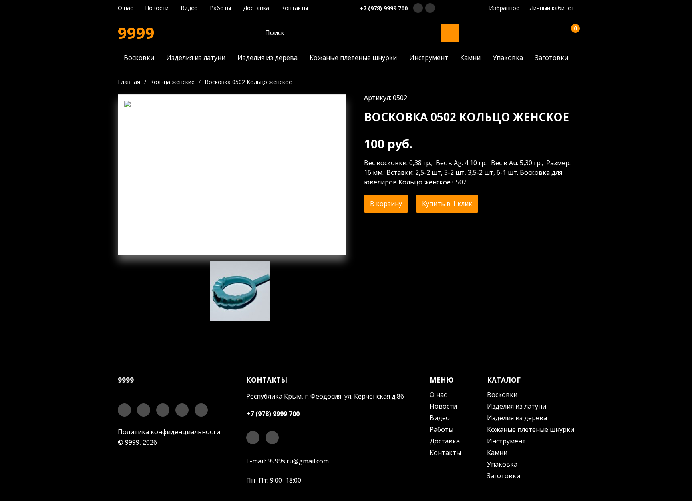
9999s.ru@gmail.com (298, 461)
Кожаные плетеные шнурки (353, 57)
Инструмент (428, 57)
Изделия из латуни (195, 57)
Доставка (256, 8)
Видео (189, 8)
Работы (220, 8)
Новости (157, 8)
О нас (125, 8)
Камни (470, 57)
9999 (136, 33)
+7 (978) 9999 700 (384, 8)
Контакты (294, 8)
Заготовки (551, 57)
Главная (129, 82)
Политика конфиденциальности (169, 431)
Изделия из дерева (267, 57)
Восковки (139, 57)
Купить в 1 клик (447, 203)
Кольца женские (172, 82)
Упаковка (508, 57)
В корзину (386, 203)
